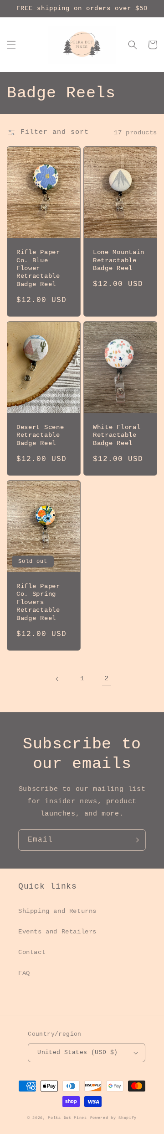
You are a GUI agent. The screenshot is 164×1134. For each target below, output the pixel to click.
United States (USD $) (77, 1052)
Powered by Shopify (113, 1118)
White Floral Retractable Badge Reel (116, 435)
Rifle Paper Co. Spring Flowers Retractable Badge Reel (38, 602)
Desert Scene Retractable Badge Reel (40, 435)
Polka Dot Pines (67, 1118)
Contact (32, 952)
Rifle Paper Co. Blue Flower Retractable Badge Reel (38, 268)
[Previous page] (57, 679)
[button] (11, 45)
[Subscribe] (135, 840)
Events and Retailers (57, 931)
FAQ (24, 973)
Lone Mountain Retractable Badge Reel (118, 260)
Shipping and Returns (57, 911)
